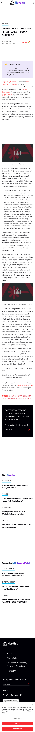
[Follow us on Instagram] (12, 695)
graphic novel (7, 95)
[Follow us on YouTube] (16, 695)
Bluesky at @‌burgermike (24, 385)
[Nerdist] (17, 2)
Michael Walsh (8, 41)
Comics (5, 24)
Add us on (24, 43)
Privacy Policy (12, 658)
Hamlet (27, 396)
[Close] (33, 704)
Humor (5, 520)
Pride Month (25, 399)
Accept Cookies (17, 728)
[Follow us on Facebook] (3, 695)
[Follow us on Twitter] (7, 695)
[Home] (10, 645)
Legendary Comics (9, 82)
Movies (5, 494)
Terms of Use (12, 670)
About (9, 653)
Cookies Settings (17, 718)
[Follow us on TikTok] (21, 695)
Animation (6, 507)
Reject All (17, 723)
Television (6, 481)
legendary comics (10, 399)
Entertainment (8, 569)
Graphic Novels (16, 396)
